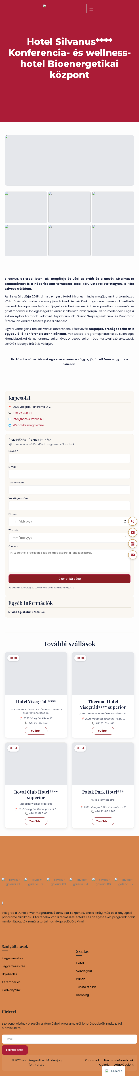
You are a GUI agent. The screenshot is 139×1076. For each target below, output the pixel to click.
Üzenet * (13, 546)
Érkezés (13, 514)
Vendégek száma (19, 498)
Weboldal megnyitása (28, 425)
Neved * (13, 450)
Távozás (13, 530)
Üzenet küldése (69, 579)
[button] (91, 10)
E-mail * (13, 466)
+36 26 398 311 (22, 413)
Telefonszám (16, 482)
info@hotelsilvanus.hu (28, 419)
